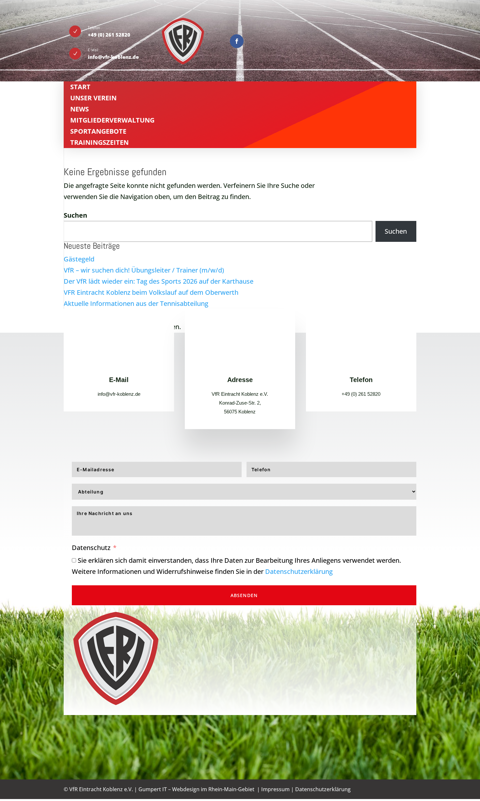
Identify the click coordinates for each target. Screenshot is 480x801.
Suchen (75, 215)
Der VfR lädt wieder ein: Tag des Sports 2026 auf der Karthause (158, 281)
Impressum (275, 789)
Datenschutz (91, 547)
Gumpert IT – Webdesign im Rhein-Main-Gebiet (196, 789)
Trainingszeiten (99, 142)
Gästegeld (79, 259)
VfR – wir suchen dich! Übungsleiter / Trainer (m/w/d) (144, 270)
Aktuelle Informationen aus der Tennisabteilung (136, 303)
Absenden (244, 595)
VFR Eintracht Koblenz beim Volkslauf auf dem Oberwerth (151, 292)
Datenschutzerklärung (299, 571)
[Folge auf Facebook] (237, 41)
